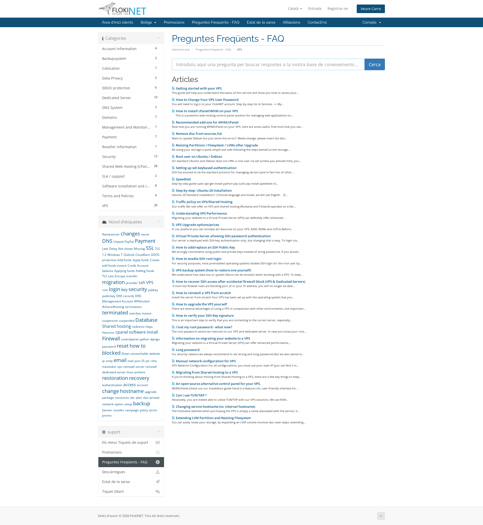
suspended (126, 320)
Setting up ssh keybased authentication (205, 168)
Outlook (129, 255)
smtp (109, 361)
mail (131, 361)
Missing (139, 249)
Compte (371, 22)
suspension (110, 320)
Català (294, 8)
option (118, 404)
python (144, 339)
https (149, 327)
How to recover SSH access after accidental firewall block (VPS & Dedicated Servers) (240, 281)
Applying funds (124, 271)
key (124, 289)
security (138, 289)
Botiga (147, 22)
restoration (115, 378)
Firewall (111, 338)
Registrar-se (338, 8)
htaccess (108, 332)
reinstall (129, 367)
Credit (132, 265)
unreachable (139, 353)
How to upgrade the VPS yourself (201, 304)
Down (126, 353)
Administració (181, 49)
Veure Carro (371, 8)
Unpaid (118, 241)
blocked (111, 352)
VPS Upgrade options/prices (197, 224)
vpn (119, 367)
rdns (154, 361)
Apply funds (141, 260)
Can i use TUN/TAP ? (191, 395)
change (110, 391)
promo (106, 415)
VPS (149, 282)
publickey (108, 296)
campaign (132, 410)
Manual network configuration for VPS (205, 361)
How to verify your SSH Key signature (204, 315)
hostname (132, 391)
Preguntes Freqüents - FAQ (215, 22)
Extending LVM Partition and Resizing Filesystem (213, 418)
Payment (145, 240)
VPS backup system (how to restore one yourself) (213, 270)
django (155, 339)
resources (122, 397)
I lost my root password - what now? (203, 327)
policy (144, 410)
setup (128, 404)
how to (138, 345)
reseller (118, 410)
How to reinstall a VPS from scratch (203, 293)
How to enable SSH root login (198, 258)
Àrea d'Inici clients (117, 22)
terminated (115, 312)
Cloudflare (142, 255)
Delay (113, 249)
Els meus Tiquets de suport (125, 442)
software (137, 332)
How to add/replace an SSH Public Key (205, 247)
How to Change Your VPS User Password (206, 99)
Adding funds (145, 271)
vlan (146, 397)
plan (139, 397)
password (109, 346)
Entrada (314, 8)
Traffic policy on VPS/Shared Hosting (203, 201)
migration (113, 282)
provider (132, 283)
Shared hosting (116, 326)
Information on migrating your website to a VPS (212, 338)
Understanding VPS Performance (201, 213)
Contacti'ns (317, 22)
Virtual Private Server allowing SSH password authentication (223, 236)
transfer (132, 276)
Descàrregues (113, 472)
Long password (187, 349)
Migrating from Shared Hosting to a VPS (206, 372)
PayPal (129, 241)
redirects (138, 327)
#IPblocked (141, 301)
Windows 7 (115, 255)
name (145, 234)
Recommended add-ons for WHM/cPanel (206, 122)
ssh (142, 282)
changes (130, 233)
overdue (135, 313)
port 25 (140, 361)
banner (107, 410)
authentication (112, 385)
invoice (146, 313)
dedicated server (114, 372)
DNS (107, 240)
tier (132, 397)
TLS (104, 276)
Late (105, 249)
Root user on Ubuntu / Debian (198, 156)
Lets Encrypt (116, 276)
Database (146, 319)
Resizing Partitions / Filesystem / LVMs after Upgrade (216, 145)
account (142, 385)
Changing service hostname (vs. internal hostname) (215, 406)
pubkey (153, 290)
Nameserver (111, 234)
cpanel (121, 332)
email (120, 360)
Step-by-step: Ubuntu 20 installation (203, 190)
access (129, 384)
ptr (148, 361)
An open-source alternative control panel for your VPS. (218, 383)
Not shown (125, 249)
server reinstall (146, 367)
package (108, 397)
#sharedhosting (113, 307)
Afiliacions (291, 22)
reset (123, 345)
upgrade (150, 392)
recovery (139, 378)
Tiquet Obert (113, 491)
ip (103, 361)
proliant (139, 372)
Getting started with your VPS (198, 88)
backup (141, 403)
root (105, 290)
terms (153, 410)
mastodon (109, 367)
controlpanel (130, 339)
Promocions (174, 22)
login (114, 289)
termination (133, 307)
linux (130, 372)
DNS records (125, 296)
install (152, 332)
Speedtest (183, 179)
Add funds (124, 260)
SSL (150, 248)
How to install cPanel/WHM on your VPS (206, 111)
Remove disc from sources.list (198, 133)
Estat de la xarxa (261, 22)
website (154, 353)
